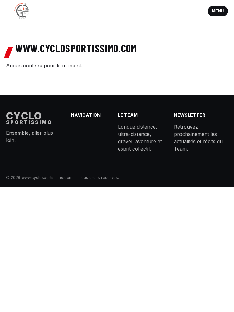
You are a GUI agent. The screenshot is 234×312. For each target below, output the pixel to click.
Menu (218, 11)
